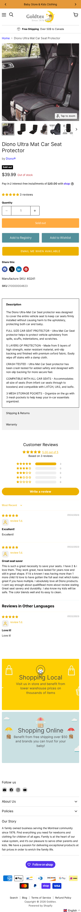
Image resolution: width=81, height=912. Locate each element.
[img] (10, 515)
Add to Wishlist (60, 238)
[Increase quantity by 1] (35, 210)
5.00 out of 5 (50, 452)
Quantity (7, 202)
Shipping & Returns (18, 413)
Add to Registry (21, 238)
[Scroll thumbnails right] (76, 129)
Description (13, 304)
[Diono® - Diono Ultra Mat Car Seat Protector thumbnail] (8, 129)
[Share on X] (12, 269)
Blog (24, 897)
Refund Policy (63, 897)
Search (14, 897)
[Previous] (6, 4)
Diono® (11, 158)
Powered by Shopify (40, 905)
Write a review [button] (40, 491)
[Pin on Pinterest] (26, 269)
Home (6, 38)
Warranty (11, 424)
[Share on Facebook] (5, 269)
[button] (11, 194)
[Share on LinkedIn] (19, 269)
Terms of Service (41, 897)
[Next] (75, 4)
